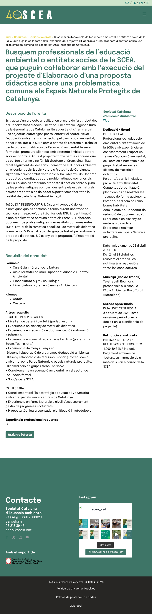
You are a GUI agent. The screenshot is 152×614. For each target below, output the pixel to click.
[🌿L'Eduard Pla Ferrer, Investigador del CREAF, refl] (116, 534)
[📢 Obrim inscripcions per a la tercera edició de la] (83, 523)
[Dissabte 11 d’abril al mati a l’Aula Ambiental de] (94, 523)
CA (127, 3)
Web (106, 120)
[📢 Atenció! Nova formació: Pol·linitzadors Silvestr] (94, 534)
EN (141, 3)
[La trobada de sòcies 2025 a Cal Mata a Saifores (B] (116, 523)
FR (147, 3)
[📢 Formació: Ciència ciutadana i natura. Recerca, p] (83, 534)
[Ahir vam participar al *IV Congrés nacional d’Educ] (105, 523)
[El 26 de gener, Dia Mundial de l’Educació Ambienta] (105, 534)
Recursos (20, 37)
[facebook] (7, 537)
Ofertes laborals (40, 37)
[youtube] (27, 537)
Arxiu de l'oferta (20, 434)
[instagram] (20, 537)
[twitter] (13, 537)
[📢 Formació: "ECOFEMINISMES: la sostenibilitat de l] (127, 534)
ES (134, 3)
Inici (8, 37)
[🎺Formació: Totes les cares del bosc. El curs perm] (127, 523)
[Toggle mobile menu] (144, 14)
